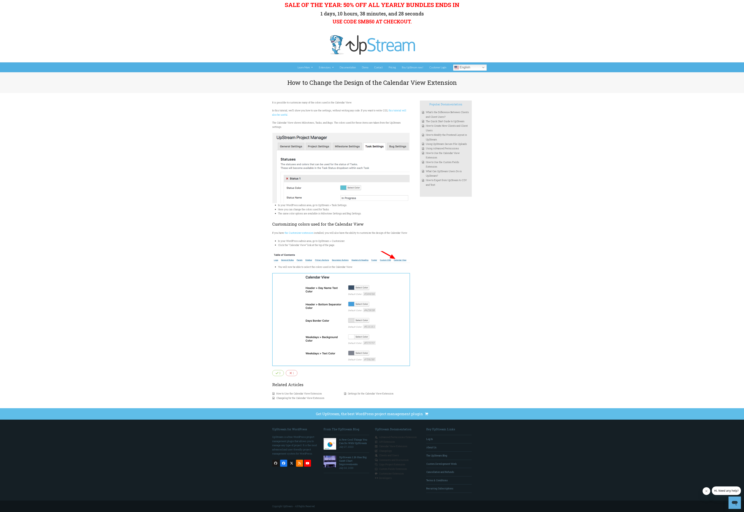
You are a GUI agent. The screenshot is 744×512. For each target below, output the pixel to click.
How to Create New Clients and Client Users (447, 128)
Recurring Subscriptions (439, 488)
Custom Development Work (441, 464)
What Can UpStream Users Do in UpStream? (444, 173)
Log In (429, 439)
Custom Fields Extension (393, 469)
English (464, 67)
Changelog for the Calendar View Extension (300, 398)
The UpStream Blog (436, 455)
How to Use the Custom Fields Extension (442, 164)
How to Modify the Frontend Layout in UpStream (446, 137)
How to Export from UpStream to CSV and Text (446, 182)
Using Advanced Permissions (442, 148)
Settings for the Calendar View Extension (371, 393)
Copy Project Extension (392, 464)
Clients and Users (389, 455)
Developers (385, 478)
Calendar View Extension (393, 446)
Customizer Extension (391, 473)
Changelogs (385, 451)
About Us (431, 447)
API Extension (387, 441)
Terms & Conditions (437, 480)
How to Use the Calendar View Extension (299, 393)
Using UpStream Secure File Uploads (446, 144)
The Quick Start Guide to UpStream (445, 121)
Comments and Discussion (394, 460)
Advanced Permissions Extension (398, 437)
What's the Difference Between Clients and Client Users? (447, 114)
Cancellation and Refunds (440, 472)
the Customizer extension (299, 233)
